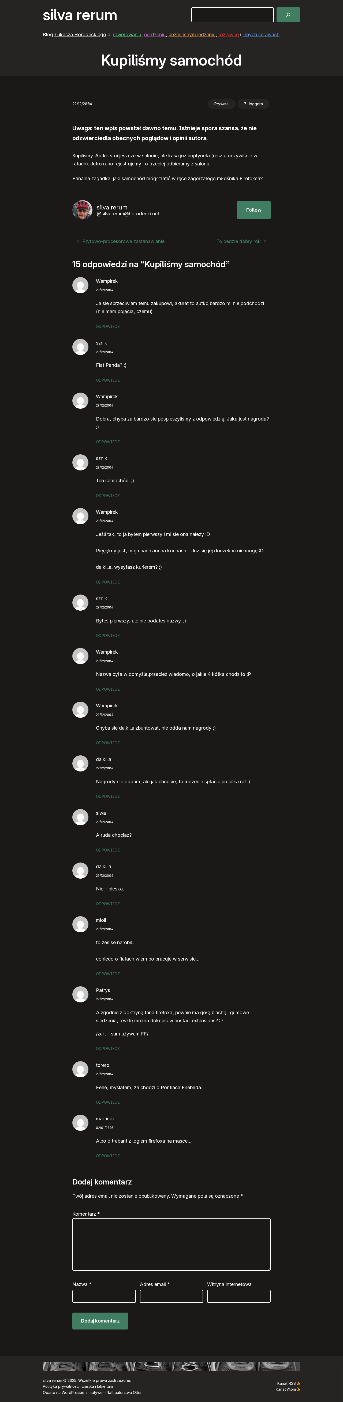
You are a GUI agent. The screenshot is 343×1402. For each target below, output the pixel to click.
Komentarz (86, 1214)
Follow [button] (254, 210)
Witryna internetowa (229, 1284)
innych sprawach (261, 34)
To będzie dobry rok (239, 241)
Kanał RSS (286, 1383)
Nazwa (81, 1284)
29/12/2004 (104, 290)
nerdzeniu (155, 34)
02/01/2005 (105, 1128)
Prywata (221, 104)
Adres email (155, 1284)
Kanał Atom (286, 1389)
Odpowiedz (108, 326)
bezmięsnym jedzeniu (192, 34)
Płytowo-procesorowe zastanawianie (123, 241)
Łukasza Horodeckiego (80, 34)
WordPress (71, 1392)
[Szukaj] (288, 14)
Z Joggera (253, 104)
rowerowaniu (127, 34)
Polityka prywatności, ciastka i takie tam (78, 1386)
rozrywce (228, 34)
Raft (110, 1392)
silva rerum (80, 15)
